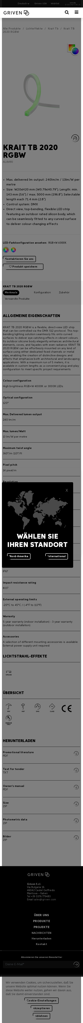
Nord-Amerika (18, 556)
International (57, 556)
